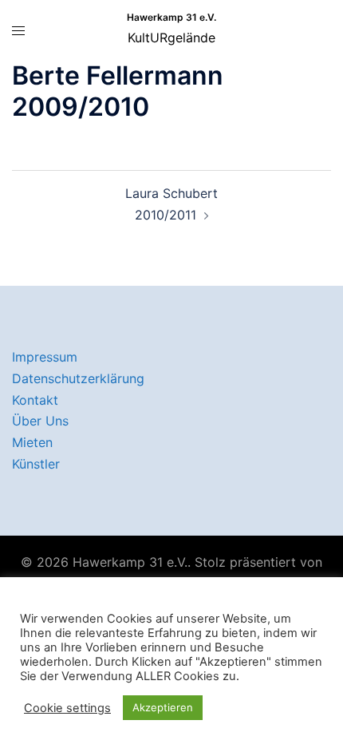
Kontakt (35, 400)
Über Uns (40, 421)
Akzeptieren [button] (162, 707)
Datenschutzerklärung (78, 378)
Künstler (36, 464)
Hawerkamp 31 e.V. (171, 17)
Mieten (32, 442)
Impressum (44, 357)
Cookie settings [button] (67, 708)
